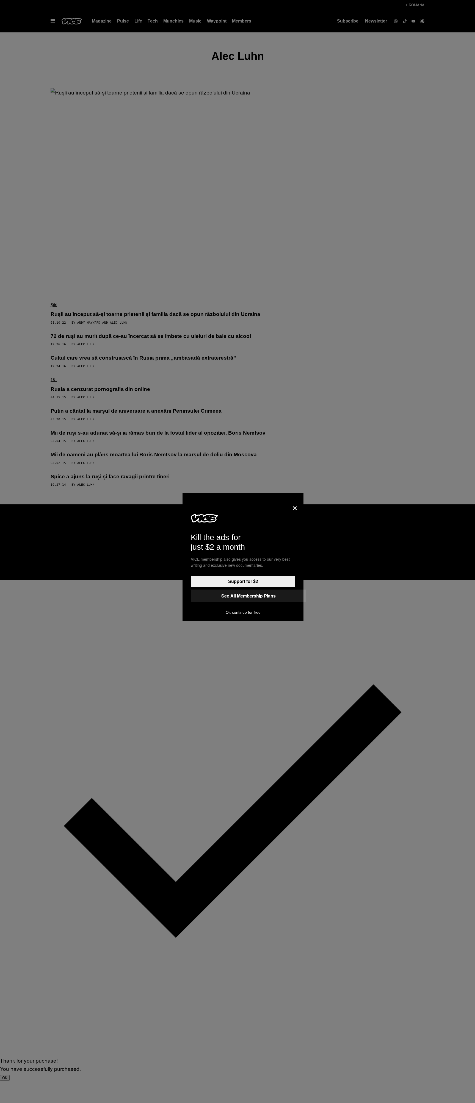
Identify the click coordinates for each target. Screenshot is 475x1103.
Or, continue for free (243, 612)
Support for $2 (243, 581)
